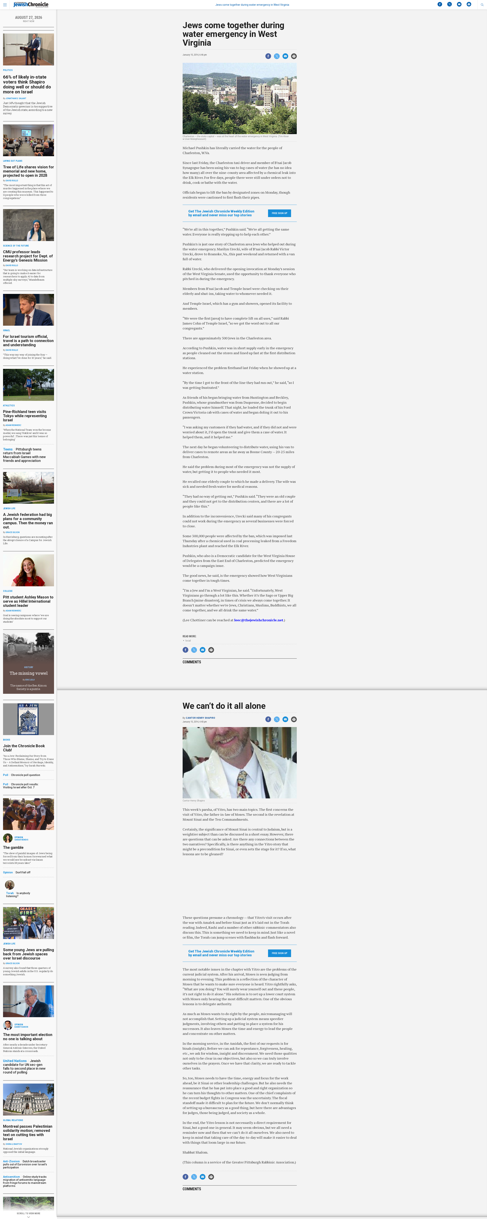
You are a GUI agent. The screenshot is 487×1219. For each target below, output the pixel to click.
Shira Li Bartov (14, 1144)
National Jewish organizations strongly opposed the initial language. (26, 1150)
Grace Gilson (13, 532)
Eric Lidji (30, 680)
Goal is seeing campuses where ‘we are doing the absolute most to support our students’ (26, 618)
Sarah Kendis (21, 840)
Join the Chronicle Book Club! (24, 748)
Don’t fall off (23, 872)
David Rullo (12, 181)
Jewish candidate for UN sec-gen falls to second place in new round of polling (24, 1066)
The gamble (13, 847)
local (188, 640)
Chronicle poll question (25, 775)
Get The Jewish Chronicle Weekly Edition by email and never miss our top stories (221, 213)
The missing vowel (29, 673)
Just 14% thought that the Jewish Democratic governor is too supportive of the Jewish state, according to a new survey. (28, 108)
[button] (482, 5)
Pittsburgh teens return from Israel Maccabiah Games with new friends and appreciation (24, 455)
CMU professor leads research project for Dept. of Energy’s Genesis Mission (28, 256)
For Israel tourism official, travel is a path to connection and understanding (28, 340)
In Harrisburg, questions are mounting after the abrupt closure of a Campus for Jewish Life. (28, 540)
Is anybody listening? (18, 895)
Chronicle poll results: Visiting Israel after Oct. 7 (21, 786)
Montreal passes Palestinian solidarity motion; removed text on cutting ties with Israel (27, 1132)
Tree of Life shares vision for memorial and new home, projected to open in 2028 (28, 171)
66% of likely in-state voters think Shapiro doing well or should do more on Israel (27, 84)
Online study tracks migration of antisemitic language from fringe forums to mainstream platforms (25, 1181)
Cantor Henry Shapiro (200, 718)
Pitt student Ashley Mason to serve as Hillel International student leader (28, 601)
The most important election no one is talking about (27, 1036)
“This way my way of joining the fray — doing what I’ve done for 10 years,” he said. (27, 356)
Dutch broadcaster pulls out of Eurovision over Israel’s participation (25, 1164)
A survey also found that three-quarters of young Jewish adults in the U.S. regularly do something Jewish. (28, 971)
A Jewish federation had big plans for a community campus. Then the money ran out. (28, 520)
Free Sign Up (279, 213)
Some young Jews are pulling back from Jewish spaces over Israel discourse (28, 954)
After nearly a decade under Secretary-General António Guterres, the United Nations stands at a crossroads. (25, 1048)
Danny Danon (21, 1027)
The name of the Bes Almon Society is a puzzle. (28, 687)
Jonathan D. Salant (16, 98)
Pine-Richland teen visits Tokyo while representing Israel (25, 415)
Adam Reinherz (13, 425)
